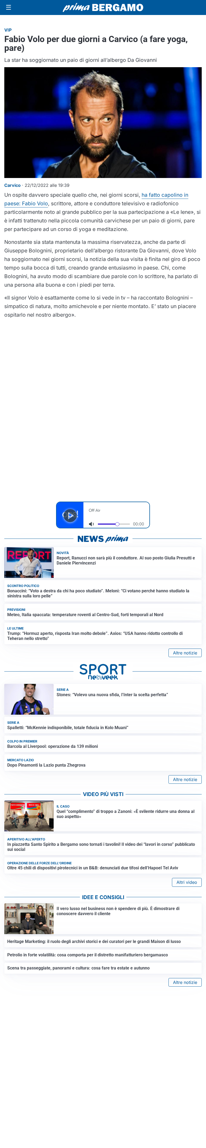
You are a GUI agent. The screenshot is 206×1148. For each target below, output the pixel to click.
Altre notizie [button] (185, 653)
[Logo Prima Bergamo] (103, 7)
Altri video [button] (186, 882)
